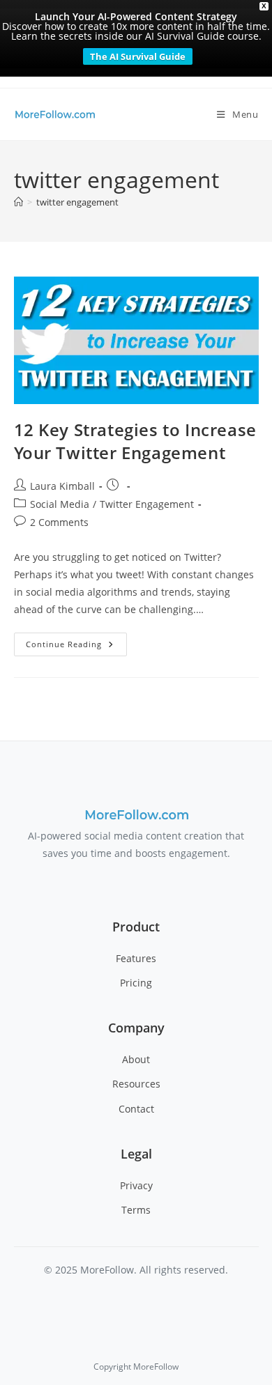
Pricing (136, 982)
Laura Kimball (62, 486)
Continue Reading (76, 646)
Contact (136, 1108)
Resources (136, 1083)
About (136, 1059)
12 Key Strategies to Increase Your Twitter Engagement (135, 441)
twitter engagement (77, 202)
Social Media (59, 504)
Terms (136, 1209)
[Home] (18, 202)
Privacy (136, 1185)
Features (136, 958)
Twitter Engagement (147, 504)
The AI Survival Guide (138, 56)
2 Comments (59, 522)
